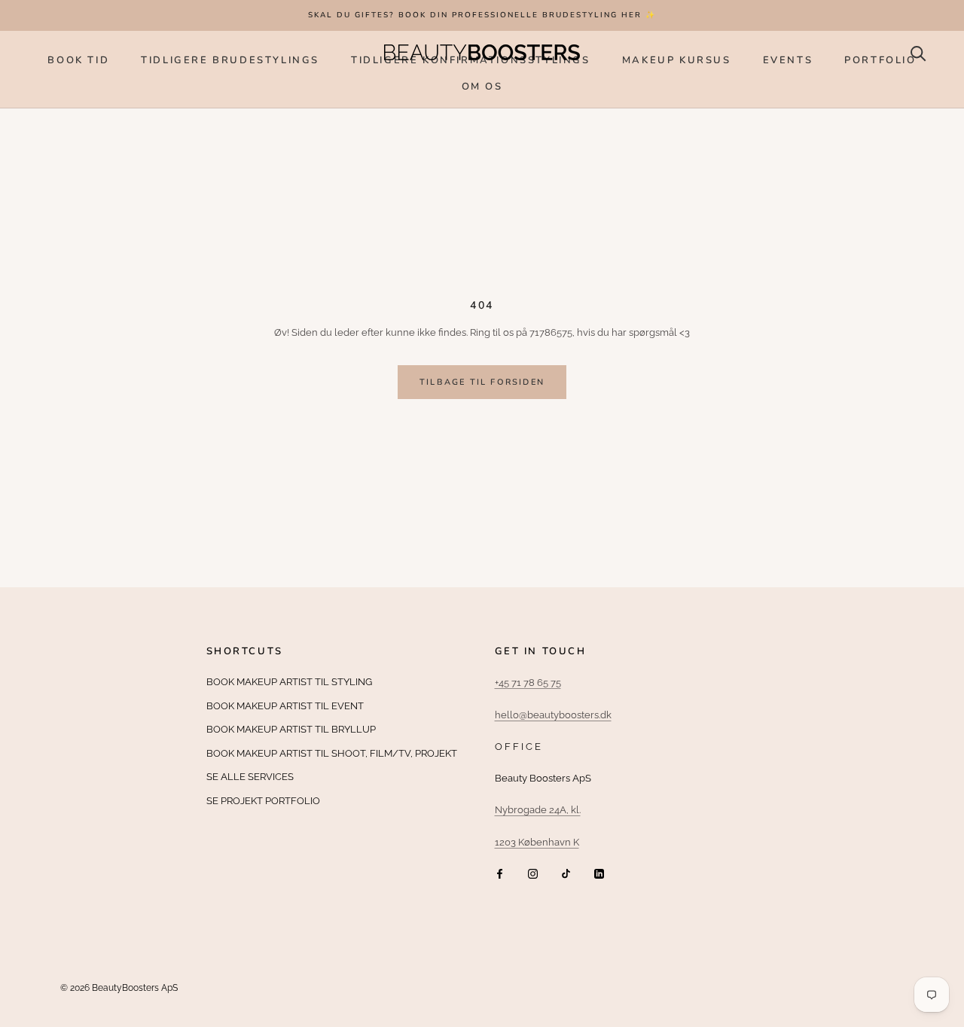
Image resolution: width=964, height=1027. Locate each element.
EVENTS (788, 60)
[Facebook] (500, 873)
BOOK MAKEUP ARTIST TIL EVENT (285, 706)
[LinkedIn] (599, 873)
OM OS (482, 86)
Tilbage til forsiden (482, 382)
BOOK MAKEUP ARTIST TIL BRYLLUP (291, 729)
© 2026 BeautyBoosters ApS (119, 988)
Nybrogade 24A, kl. (538, 809)
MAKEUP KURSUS (676, 60)
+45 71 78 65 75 (528, 682)
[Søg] (918, 52)
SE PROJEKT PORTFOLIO (263, 800)
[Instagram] (533, 873)
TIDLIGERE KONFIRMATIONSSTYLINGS (470, 60)
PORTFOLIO (880, 60)
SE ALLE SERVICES (250, 776)
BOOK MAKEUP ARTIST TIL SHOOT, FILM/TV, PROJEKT (331, 753)
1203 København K (537, 842)
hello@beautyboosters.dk (553, 715)
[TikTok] (566, 873)
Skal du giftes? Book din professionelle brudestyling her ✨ (482, 15)
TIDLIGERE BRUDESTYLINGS (230, 60)
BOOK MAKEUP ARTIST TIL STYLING (289, 681)
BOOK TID (78, 60)
